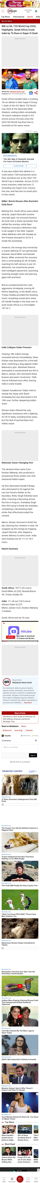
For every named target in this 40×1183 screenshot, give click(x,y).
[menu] (3, 11)
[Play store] (36, 11)
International (18, 17)
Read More (28, 703)
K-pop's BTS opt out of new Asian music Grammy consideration (24, 1159)
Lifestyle (29, 730)
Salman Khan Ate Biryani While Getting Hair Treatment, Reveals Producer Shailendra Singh (9, 1159)
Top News (5, 17)
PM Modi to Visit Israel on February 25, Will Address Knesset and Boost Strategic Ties (19, 719)
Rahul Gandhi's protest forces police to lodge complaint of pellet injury (7, 1137)
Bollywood (7, 730)
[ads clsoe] (38, 1170)
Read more (11, 637)
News (23, 726)
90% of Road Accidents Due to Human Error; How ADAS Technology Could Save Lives (25, 1137)
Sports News (6, 21)
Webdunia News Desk (17, 91)
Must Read (10, 1144)
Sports (30, 17)
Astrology (18, 730)
